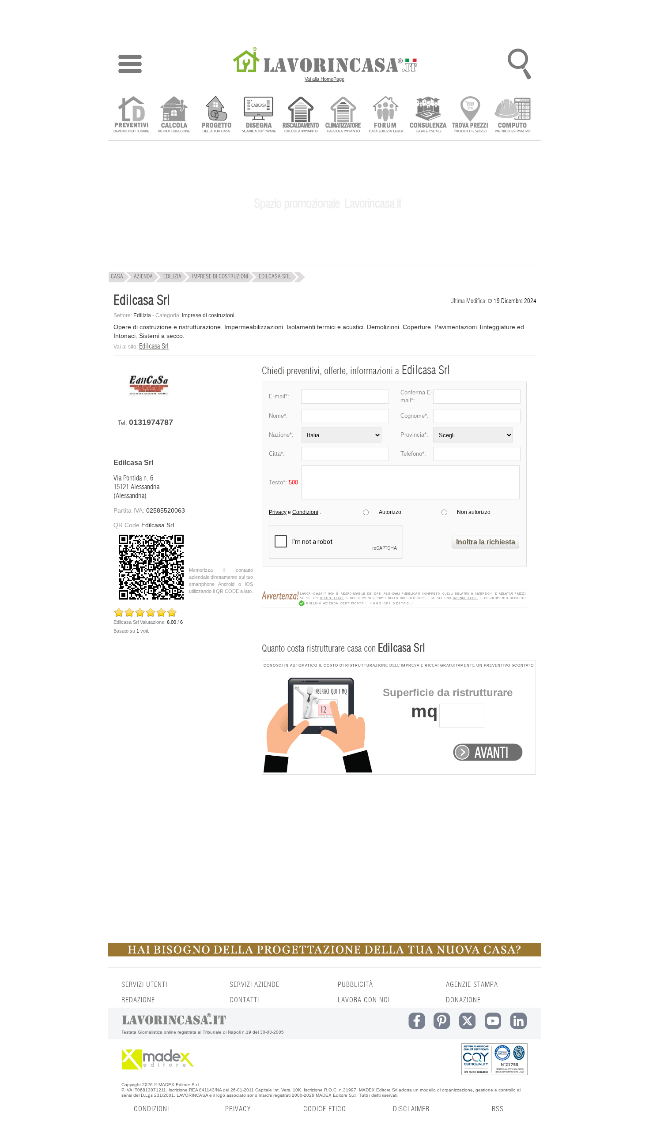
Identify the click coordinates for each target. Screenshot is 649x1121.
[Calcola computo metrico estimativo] (513, 115)
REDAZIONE (138, 1000)
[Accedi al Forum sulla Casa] (385, 115)
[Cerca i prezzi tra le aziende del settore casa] (470, 115)
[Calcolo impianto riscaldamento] (301, 115)
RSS (498, 1109)
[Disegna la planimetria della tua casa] (258, 115)
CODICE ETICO (324, 1109)
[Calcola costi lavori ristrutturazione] (174, 115)
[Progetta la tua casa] (324, 955)
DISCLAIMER (411, 1109)
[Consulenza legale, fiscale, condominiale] (428, 115)
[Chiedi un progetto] (216, 115)
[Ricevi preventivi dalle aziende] (131, 115)
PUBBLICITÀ (355, 984)
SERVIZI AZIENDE (254, 984)
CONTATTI (244, 1000)
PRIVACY (238, 1109)
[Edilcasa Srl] (148, 402)
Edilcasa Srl (154, 346)
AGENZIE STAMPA (472, 984)
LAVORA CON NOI (364, 1000)
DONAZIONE (463, 1000)
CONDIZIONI (151, 1109)
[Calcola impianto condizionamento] (343, 115)
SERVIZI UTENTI (144, 984)
